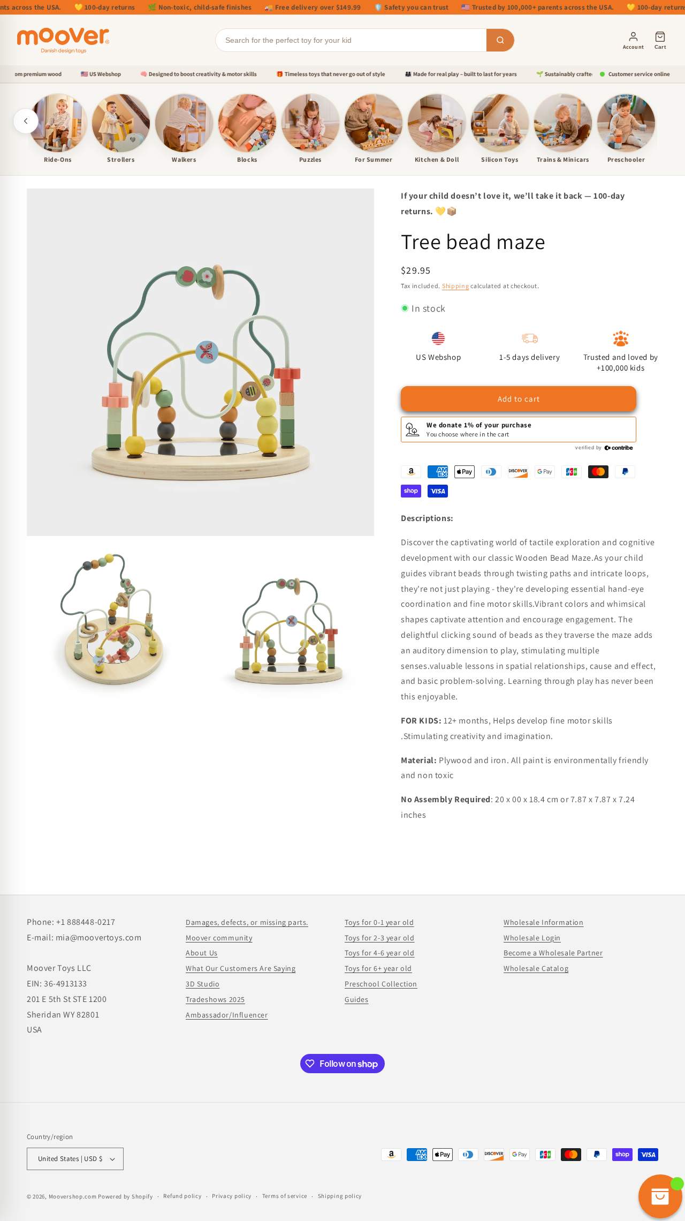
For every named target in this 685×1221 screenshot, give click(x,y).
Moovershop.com (73, 1196)
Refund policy (182, 1196)
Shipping (455, 286)
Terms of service (284, 1196)
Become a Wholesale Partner (553, 953)
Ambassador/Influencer (227, 1015)
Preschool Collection (381, 984)
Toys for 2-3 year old (380, 938)
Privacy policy (232, 1196)
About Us (202, 953)
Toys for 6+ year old (378, 968)
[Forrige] (26, 121)
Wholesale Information (544, 922)
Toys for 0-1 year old (379, 922)
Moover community (219, 938)
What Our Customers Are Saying (240, 968)
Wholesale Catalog (536, 968)
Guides (357, 999)
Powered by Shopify (125, 1196)
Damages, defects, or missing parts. (247, 922)
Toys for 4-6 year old (380, 953)
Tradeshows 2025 (215, 999)
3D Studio (202, 984)
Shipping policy (340, 1196)
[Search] (500, 40)
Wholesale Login (532, 938)
